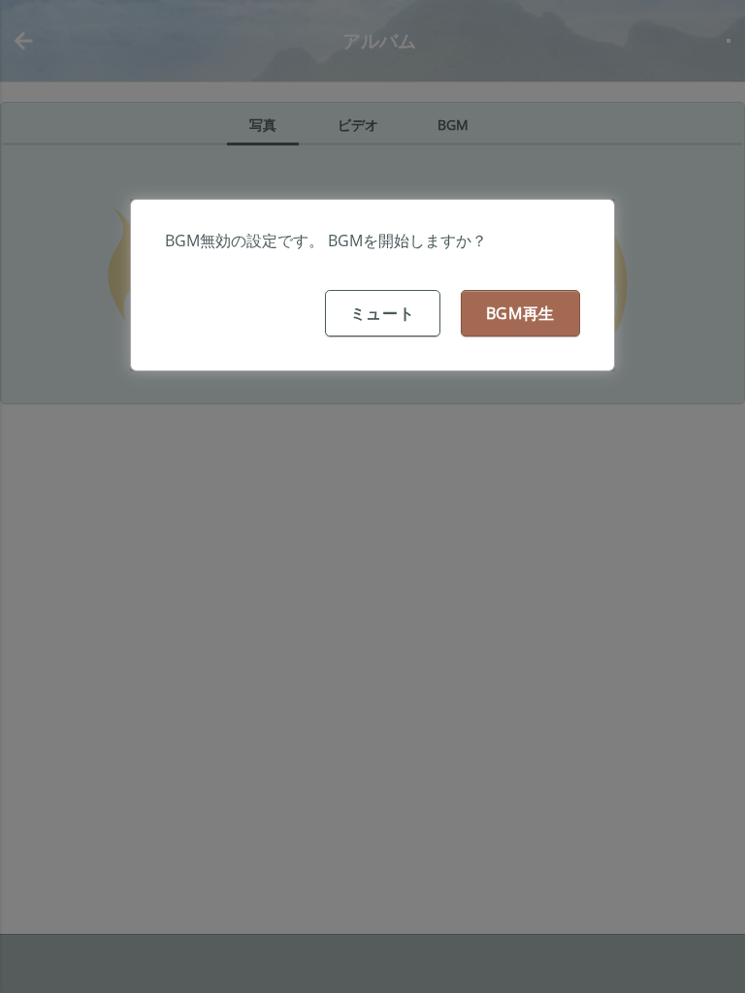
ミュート (382, 313)
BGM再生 (521, 313)
